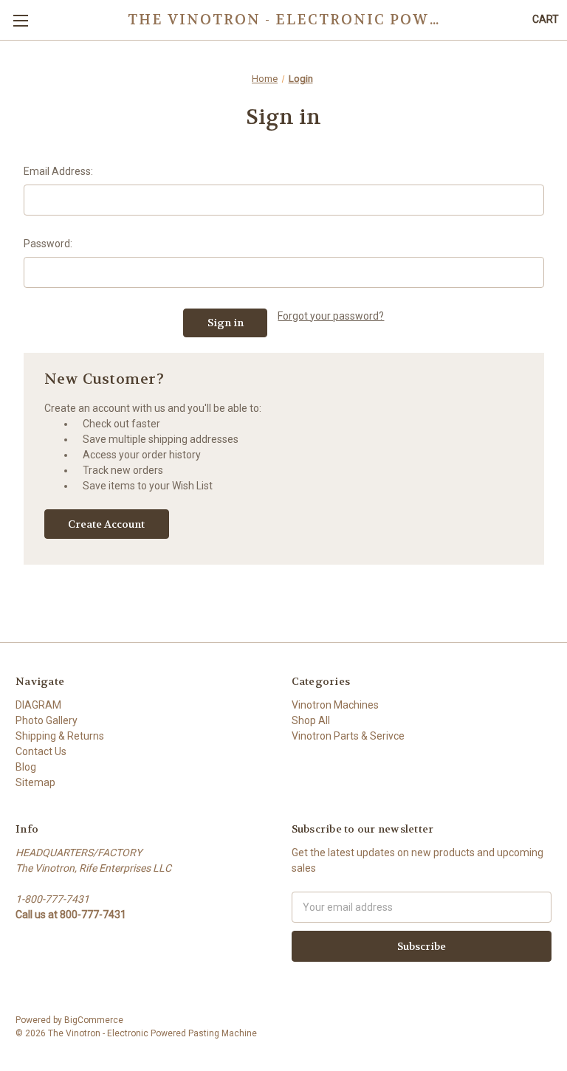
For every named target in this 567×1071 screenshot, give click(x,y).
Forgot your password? (331, 316)
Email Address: (58, 171)
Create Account (106, 524)
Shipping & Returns (60, 736)
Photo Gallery (47, 720)
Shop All (311, 720)
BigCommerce (93, 1020)
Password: (48, 243)
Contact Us (41, 751)
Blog (26, 767)
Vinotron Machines (335, 705)
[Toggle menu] (20, 20)
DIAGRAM (38, 705)
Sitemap (35, 782)
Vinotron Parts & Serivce (348, 736)
